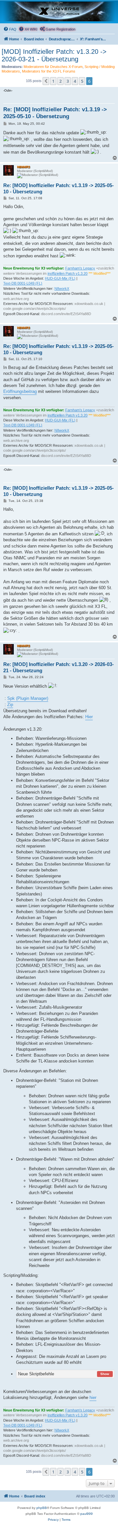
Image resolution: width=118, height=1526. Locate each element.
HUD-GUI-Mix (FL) (60, 278)
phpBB (41, 1508)
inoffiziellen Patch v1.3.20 (68, 273)
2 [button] (60, 81)
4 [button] (75, 81)
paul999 (86, 1513)
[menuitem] (9, 29)
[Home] (59, 11)
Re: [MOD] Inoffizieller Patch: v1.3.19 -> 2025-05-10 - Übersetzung (55, 112)
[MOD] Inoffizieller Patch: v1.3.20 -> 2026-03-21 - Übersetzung (54, 55)
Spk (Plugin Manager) (27, 698)
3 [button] (68, 81)
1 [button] (53, 81)
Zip (10, 704)
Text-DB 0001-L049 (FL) (22, 283)
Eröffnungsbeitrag (20, 391)
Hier (89, 716)
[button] (46, 81)
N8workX (61, 288)
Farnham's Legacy (80, 268)
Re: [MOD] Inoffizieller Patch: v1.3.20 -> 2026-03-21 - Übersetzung (58, 667)
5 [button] (82, 81)
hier (92, 1397)
